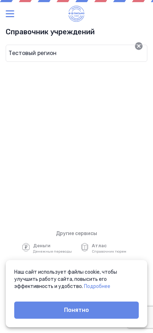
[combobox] (65, 53)
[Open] (147, 46)
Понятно (76, 310)
